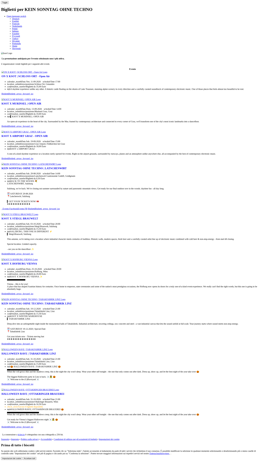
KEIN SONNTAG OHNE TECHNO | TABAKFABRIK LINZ (37, 303)
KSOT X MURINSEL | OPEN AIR (21, 103)
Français (15, 23)
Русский (16, 36)
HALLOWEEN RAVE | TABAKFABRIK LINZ (29, 353)
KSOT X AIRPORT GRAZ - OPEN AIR (25, 136)
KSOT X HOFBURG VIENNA (19, 263)
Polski (15, 28)
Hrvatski (16, 41)
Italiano (15, 31)
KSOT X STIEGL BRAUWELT (20, 218)
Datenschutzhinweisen (159, 453)
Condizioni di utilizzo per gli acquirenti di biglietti (75, 439)
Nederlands (17, 26)
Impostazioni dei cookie (109, 439)
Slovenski (16, 48)
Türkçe (15, 38)
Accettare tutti (29, 458)
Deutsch (15, 19)
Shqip (14, 46)
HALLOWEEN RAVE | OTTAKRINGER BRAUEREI (33, 393)
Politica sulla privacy (30, 439)
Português (16, 43)
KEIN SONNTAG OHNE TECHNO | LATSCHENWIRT (34, 168)
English (15, 21)
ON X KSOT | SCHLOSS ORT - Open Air (26, 76)
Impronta (15, 439)
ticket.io (21, 434)
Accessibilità (46, 439)
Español (15, 33)
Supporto (5, 439)
